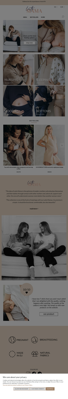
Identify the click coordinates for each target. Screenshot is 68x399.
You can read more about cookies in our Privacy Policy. (17, 385)
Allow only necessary (21, 388)
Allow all (50, 388)
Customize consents (37, 388)
